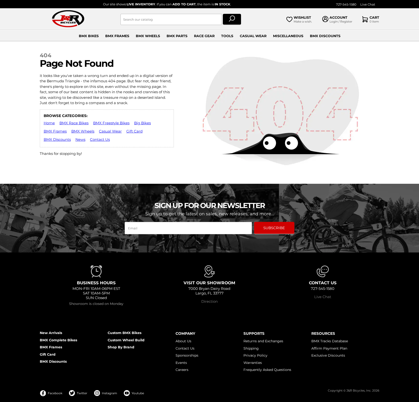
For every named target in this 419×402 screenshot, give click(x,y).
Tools (227, 36)
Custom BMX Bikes (124, 333)
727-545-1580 (346, 4)
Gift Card (134, 131)
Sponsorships (187, 355)
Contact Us (100, 139)
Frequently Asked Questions (267, 370)
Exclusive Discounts (328, 355)
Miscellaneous (288, 36)
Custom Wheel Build (126, 340)
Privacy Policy (255, 355)
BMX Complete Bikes (58, 340)
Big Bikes (142, 123)
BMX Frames (117, 36)
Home (49, 123)
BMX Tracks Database (329, 341)
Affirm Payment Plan (329, 348)
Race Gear (204, 36)
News (80, 139)
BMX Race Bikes (74, 123)
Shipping (251, 348)
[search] (232, 19)
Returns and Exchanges (263, 341)
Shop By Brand (121, 347)
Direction (209, 301)
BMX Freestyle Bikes (111, 123)
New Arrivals (51, 333)
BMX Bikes (89, 36)
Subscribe (274, 228)
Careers (182, 370)
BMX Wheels (148, 36)
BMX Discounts (325, 36)
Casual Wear (253, 36)
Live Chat (367, 4)
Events (181, 363)
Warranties (252, 363)
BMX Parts (177, 36)
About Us (183, 341)
